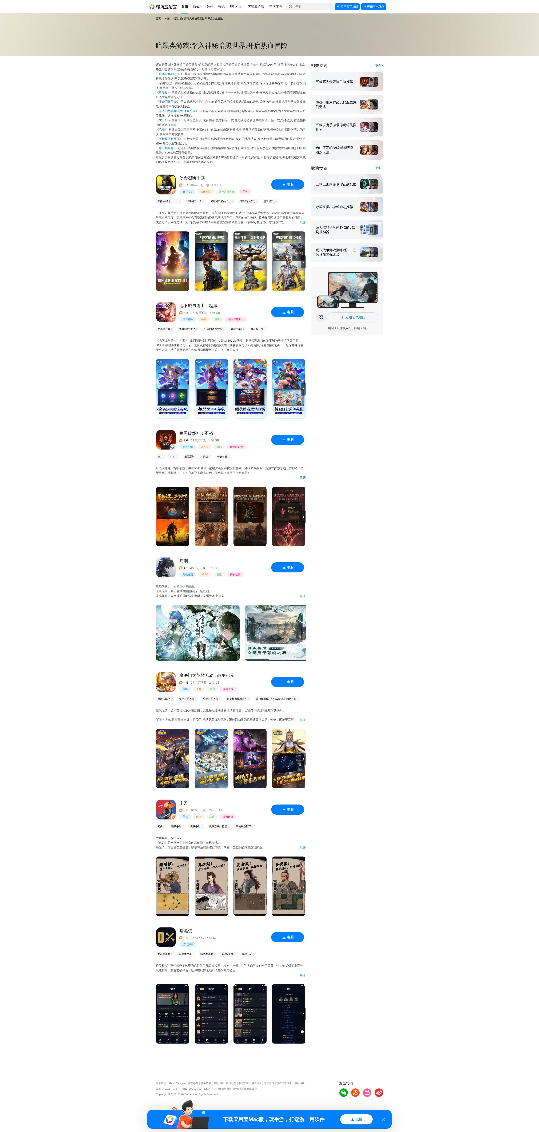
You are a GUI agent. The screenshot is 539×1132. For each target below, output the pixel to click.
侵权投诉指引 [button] (284, 1083)
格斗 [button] (203, 319)
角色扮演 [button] (188, 446)
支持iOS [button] (187, 191)
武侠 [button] (212, 816)
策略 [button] (185, 689)
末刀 (162, 120)
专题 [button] (167, 18)
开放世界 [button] (235, 574)
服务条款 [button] (193, 1083)
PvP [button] (198, 816)
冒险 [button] (217, 319)
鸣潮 (162, 129)
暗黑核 (163, 92)
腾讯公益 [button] (231, 1083)
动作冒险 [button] (205, 191)
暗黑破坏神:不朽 (169, 74)
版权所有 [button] (244, 1083)
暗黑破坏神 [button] (236, 446)
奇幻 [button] (219, 446)
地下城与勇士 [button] (235, 319)
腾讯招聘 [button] (218, 1083)
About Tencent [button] (177, 1083)
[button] (163, 6)
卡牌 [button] (198, 689)
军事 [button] (245, 191)
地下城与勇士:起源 (171, 148)
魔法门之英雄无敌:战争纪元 (177, 111)
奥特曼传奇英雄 (169, 139)
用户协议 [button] (299, 1083)
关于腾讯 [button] (161, 1083)
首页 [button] (158, 18)
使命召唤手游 (168, 102)
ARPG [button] (204, 446)
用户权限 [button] (256, 1083)
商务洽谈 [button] (206, 1083)
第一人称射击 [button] (226, 191)
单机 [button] (185, 816)
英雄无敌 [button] (228, 689)
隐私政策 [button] (269, 1083)
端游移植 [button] (228, 816)
